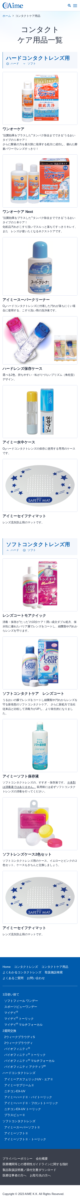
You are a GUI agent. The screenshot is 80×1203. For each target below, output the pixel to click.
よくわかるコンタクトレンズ (22, 972)
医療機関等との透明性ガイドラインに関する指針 (35, 1164)
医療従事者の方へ (14, 1175)
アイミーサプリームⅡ (19, 1085)
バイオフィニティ (17, 1049)
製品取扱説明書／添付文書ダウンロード (29, 1170)
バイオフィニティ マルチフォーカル (29, 1060)
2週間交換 (9, 1030)
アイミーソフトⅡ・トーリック (25, 1139)
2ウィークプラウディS (19, 1037)
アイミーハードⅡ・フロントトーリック (31, 1103)
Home (7, 966)
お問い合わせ (36, 978)
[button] (69, 5)
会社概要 (42, 1158)
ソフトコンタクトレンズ (19, 1121)
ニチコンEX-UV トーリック (22, 1109)
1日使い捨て (11, 994)
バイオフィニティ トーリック (25, 1054)
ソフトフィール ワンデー (21, 1000)
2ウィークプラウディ (18, 1043)
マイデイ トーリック (19, 1018)
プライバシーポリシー (17, 1158)
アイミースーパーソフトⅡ (22, 1127)
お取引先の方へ (40, 1175)
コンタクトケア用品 (54, 966)
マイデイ (11, 1012)
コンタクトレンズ (26, 966)
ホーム (7, 15)
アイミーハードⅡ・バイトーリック (28, 1097)
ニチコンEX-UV (14, 1091)
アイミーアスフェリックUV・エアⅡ (28, 1079)
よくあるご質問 (13, 978)
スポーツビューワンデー (20, 1006)
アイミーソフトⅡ (16, 1133)
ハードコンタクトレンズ (19, 1073)
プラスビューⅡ (14, 1115)
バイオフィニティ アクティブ (25, 1066)
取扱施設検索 (54, 972)
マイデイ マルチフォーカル (23, 1024)
